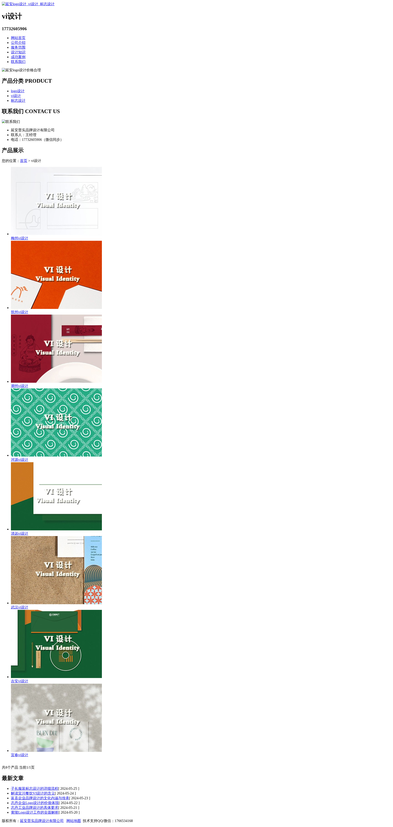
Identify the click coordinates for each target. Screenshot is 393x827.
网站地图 (73, 821)
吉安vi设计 (19, 681)
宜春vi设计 (19, 755)
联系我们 (18, 62)
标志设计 (18, 100)
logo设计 (18, 91)
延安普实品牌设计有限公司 (42, 821)
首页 (23, 161)
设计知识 (18, 52)
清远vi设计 (19, 533)
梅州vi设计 (19, 238)
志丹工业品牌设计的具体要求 (34, 808)
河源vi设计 (19, 460)
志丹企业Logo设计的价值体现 (35, 803)
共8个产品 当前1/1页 (18, 767)
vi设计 (16, 96)
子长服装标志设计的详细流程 (34, 788)
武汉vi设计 (19, 607)
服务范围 (18, 47)
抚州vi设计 (19, 312)
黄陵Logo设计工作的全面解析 (35, 812)
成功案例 (18, 57)
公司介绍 (18, 43)
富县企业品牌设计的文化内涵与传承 (40, 798)
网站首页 (18, 38)
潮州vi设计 (19, 386)
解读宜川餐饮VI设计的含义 (33, 793)
